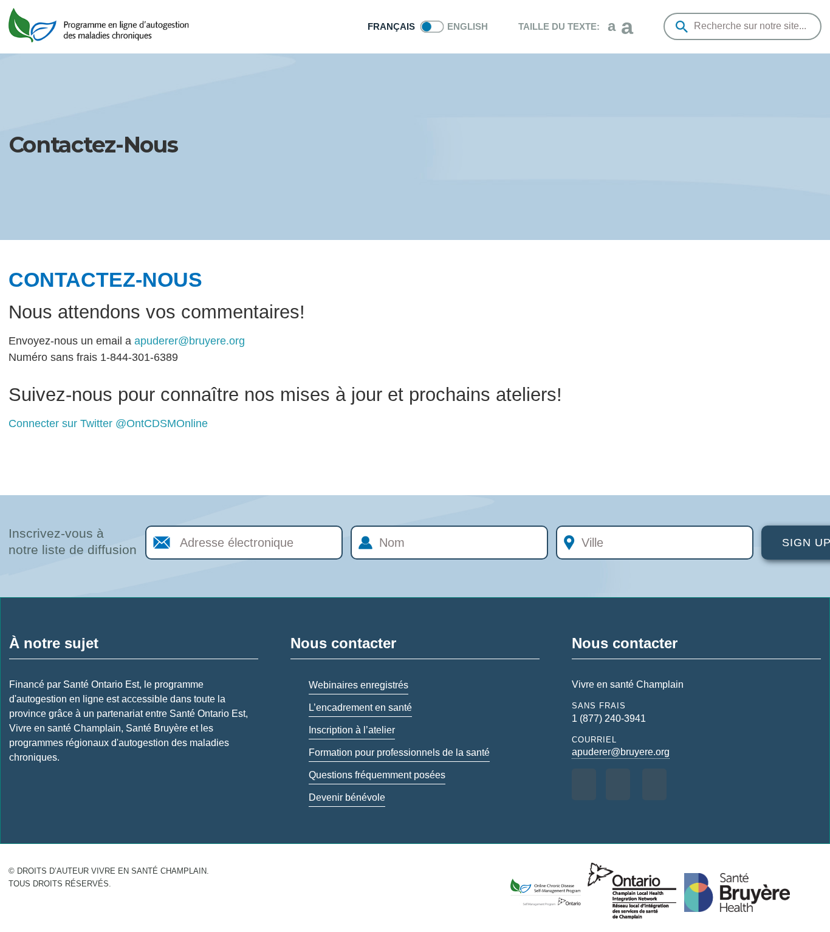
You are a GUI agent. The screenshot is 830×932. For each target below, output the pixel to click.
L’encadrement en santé (360, 707)
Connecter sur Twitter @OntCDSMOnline (108, 423)
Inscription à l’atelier (352, 730)
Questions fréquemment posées (377, 775)
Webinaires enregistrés (358, 685)
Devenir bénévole (347, 797)
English (467, 26)
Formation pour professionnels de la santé (399, 752)
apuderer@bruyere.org (189, 341)
